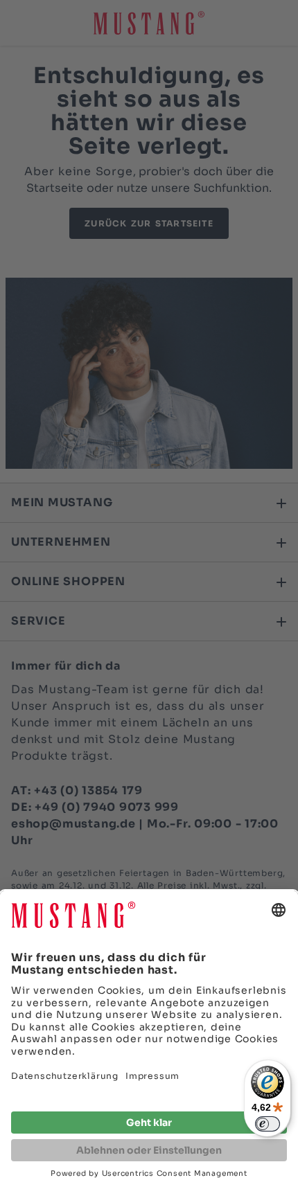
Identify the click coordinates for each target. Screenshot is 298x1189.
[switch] (267, 1124)
